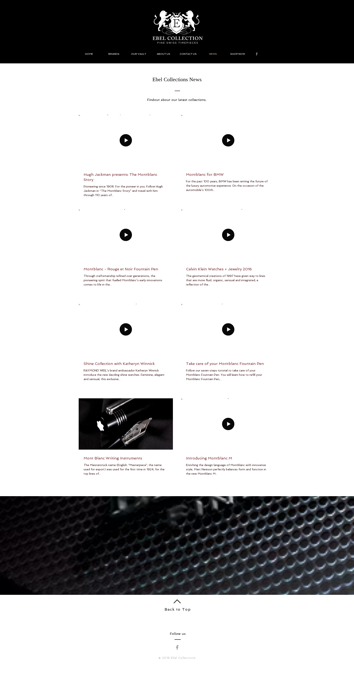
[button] (113, 54)
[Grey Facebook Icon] (257, 54)
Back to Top (178, 609)
